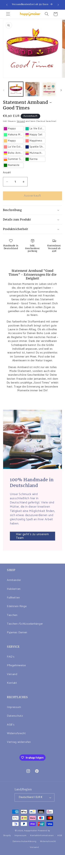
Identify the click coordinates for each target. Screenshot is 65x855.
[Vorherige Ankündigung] (7, 4)
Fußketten (13, 597)
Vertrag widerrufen (19, 742)
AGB (59, 835)
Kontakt (12, 683)
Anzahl (7, 173)
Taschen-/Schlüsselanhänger (25, 623)
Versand (21, 121)
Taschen (12, 615)
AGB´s (10, 724)
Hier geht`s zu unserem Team (32, 536)
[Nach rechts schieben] (61, 90)
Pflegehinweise (16, 665)
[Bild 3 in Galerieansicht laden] (49, 89)
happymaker (30, 830)
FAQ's (10, 656)
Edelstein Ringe (17, 606)
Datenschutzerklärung (24, 841)
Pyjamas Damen (17, 632)
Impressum (14, 707)
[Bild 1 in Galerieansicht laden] (16, 89)
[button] (8, 14)
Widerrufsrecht (16, 733)
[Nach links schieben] (4, 90)
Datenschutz (15, 716)
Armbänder (14, 580)
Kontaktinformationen (42, 835)
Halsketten (14, 589)
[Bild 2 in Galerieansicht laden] (32, 89)
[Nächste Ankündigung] (58, 4)
